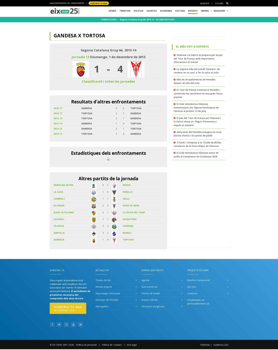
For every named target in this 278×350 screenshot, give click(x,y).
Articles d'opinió (104, 286)
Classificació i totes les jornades (108, 81)
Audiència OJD (220, 344)
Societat (152, 10)
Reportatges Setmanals (108, 293)
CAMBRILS (59, 198)
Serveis (205, 10)
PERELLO (128, 191)
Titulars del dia (103, 280)
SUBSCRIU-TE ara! (98, 3)
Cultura (180, 10)
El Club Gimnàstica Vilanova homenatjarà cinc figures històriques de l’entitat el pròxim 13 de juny (196, 107)
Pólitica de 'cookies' (112, 344)
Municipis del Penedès (107, 299)
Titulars (219, 3)
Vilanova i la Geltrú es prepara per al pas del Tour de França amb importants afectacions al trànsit (198, 58)
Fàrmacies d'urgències (153, 306)
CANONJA (128, 225)
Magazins (219, 10)
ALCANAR (59, 205)
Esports (193, 10)
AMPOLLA (59, 232)
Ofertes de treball (150, 293)
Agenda (145, 280)
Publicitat (205, 344)
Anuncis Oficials (149, 299)
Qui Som (191, 286)
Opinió (112, 10)
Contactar (192, 293)
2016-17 (58, 108)
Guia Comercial (149, 286)
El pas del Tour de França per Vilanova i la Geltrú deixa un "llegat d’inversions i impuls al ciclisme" (197, 121)
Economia (166, 10)
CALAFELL (59, 219)
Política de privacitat (86, 344)
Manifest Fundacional (198, 280)
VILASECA (59, 225)
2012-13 (58, 128)
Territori (125, 10)
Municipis (204, 3)
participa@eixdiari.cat (198, 303)
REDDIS (127, 185)
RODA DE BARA (131, 205)
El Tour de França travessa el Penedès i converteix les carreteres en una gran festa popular (198, 93)
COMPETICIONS (109, 19)
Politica (138, 10)
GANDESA (59, 239)
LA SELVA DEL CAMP (134, 212)
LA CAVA (58, 191)
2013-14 (58, 118)
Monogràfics (102, 306)
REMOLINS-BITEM (63, 185)
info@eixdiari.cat (195, 300)
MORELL (127, 232)
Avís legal (132, 344)
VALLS (126, 198)
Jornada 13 (80, 57)
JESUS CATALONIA (64, 212)
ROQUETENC (130, 219)
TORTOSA (128, 239)
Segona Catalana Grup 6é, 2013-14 (137, 19)
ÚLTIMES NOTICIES (165, 19)
